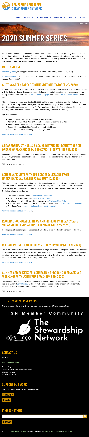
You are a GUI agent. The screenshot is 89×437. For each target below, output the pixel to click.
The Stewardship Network (42, 196)
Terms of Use (67, 431)
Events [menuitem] (70, 18)
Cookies (58, 431)
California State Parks (57, 201)
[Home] (7, 6)
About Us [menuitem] (26, 18)
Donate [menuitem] (82, 17)
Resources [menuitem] (57, 18)
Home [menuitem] (18, 17)
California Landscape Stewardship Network (27, 6)
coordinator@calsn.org (10, 362)
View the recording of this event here (17, 134)
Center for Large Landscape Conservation (41, 206)
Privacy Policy (48, 431)
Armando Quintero (9, 72)
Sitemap (7, 421)
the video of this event (69, 95)
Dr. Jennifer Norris (9, 76)
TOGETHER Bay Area (41, 198)
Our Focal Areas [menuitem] (41, 18)
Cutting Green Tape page (39, 95)
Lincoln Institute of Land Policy (71, 203)
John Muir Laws (23, 284)
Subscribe (8, 394)
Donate (6, 400)
